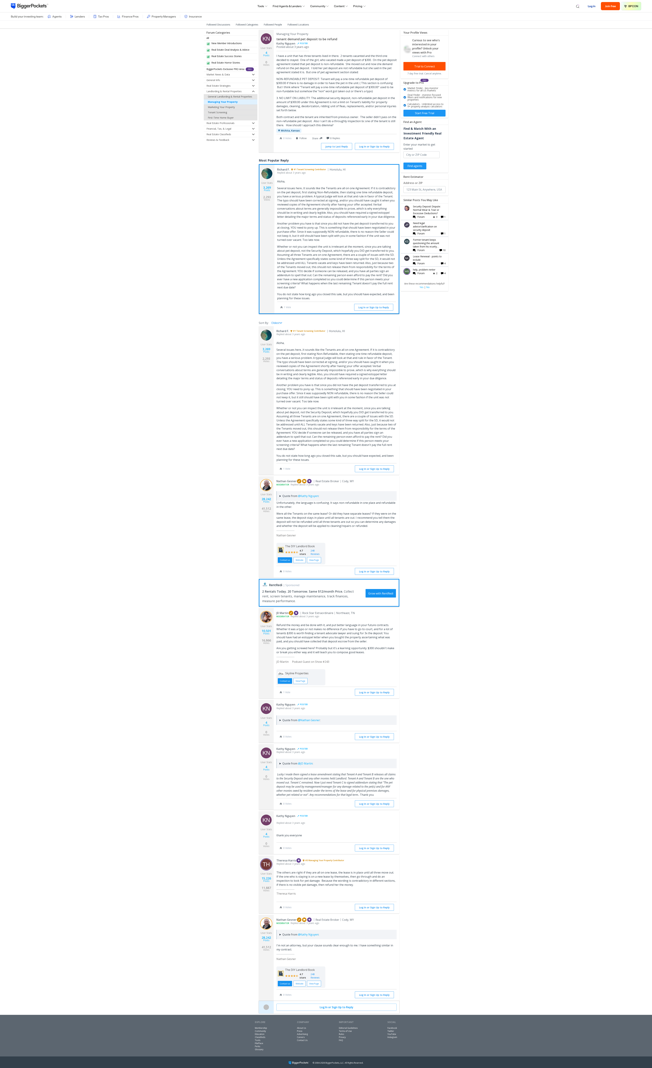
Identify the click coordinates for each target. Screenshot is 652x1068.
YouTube (391, 1034)
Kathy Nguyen (285, 43)
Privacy (342, 1037)
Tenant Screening (217, 112)
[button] (316, 138)
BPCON (633, 6)
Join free (610, 6)
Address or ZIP (413, 183)
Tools (260, 6)
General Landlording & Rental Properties (230, 96)
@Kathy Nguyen (308, 496)
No (428, 287)
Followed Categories (247, 24)
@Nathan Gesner (309, 720)
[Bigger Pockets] (29, 6)
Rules (341, 1034)
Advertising (302, 1034)
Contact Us (302, 1040)
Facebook (392, 1028)
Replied (291, 172)
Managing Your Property (223, 101)
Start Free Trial (424, 113)
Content (339, 6)
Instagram (392, 1037)
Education (259, 1034)
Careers (301, 1037)
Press (299, 1031)
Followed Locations (298, 24)
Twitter (390, 1031)
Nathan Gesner (286, 481)
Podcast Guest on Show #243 (310, 662)
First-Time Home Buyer (221, 117)
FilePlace (259, 1043)
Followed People (273, 24)
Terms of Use (345, 1031)
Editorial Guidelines (348, 1028)
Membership (261, 1028)
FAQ (341, 1040)
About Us (301, 1028)
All (207, 38)
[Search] (578, 6)
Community (317, 6)
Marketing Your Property (221, 107)
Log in (591, 6)
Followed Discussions (218, 24)
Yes (421, 287)
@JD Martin (305, 763)
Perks (257, 1046)
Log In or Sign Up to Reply (374, 146)
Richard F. (283, 169)
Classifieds (260, 1037)
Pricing (357, 6)
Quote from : (300, 496)
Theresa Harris (286, 860)
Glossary (259, 1049)
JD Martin (282, 613)
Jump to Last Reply (336, 146)
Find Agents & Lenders (287, 6)
